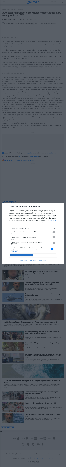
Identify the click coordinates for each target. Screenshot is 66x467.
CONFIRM (21, 255)
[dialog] (33, 233)
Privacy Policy (42, 260)
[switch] (53, 232)
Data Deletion (23, 260)
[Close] (60, 206)
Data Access (33, 260)
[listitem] (33, 228)
